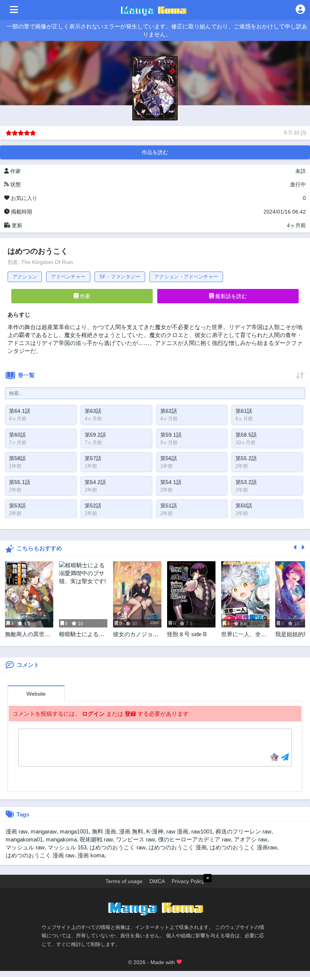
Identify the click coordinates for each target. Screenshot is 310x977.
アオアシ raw (250, 839)
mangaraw (44, 831)
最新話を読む (230, 296)
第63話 (93, 411)
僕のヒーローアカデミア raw (194, 839)
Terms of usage (124, 881)
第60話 (17, 435)
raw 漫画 (177, 831)
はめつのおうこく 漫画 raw (40, 855)
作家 (84, 296)
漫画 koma (91, 855)
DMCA (157, 881)
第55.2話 (246, 458)
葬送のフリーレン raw (243, 831)
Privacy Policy (188, 881)
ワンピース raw (135, 839)
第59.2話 (95, 435)
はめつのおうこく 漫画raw (243, 847)
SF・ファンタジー (119, 276)
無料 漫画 (104, 831)
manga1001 (74, 831)
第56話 (168, 458)
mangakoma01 (24, 839)
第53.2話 (246, 482)
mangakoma (61, 839)
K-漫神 (154, 831)
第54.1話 (170, 482)
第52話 (93, 506)
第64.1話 (19, 411)
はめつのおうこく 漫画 (178, 847)
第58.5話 (246, 435)
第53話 (17, 506)
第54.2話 (95, 482)
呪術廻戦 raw (96, 839)
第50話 (244, 506)
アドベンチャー (68, 276)
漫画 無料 (131, 831)
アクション (24, 276)
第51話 (168, 506)
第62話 (168, 411)
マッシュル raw (25, 847)
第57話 (93, 458)
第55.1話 (19, 482)
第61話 (244, 411)
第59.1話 (170, 435)
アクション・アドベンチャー (186, 276)
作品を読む (155, 152)
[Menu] (14, 10)
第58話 (17, 458)
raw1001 (201, 831)
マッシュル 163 (67, 847)
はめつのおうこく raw (118, 847)
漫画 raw (17, 831)
